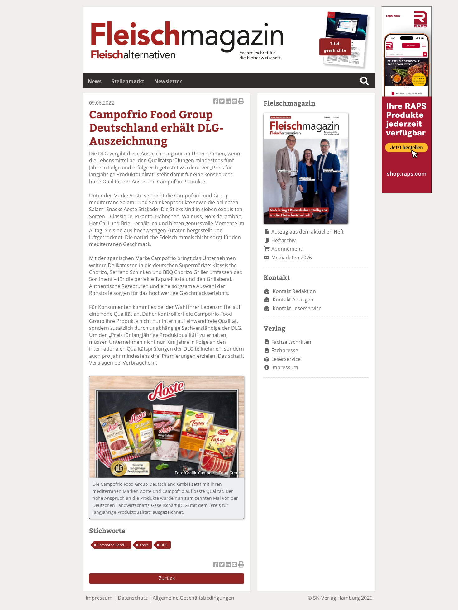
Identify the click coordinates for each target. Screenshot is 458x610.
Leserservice (286, 359)
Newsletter (168, 81)
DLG (163, 544)
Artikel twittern (222, 104)
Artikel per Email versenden (235, 104)
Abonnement (286, 248)
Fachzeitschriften (291, 341)
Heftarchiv (283, 240)
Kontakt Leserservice (297, 308)
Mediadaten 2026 (291, 257)
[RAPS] (407, 191)
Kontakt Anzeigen (293, 299)
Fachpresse (284, 350)
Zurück (167, 578)
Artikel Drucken (241, 104)
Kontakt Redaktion (294, 291)
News (95, 81)
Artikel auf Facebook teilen (216, 104)
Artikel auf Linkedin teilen (229, 104)
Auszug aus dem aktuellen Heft (307, 231)
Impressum (284, 367)
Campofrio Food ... (113, 544)
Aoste (144, 544)
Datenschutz (132, 597)
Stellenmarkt (128, 81)
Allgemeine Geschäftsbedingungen (193, 597)
